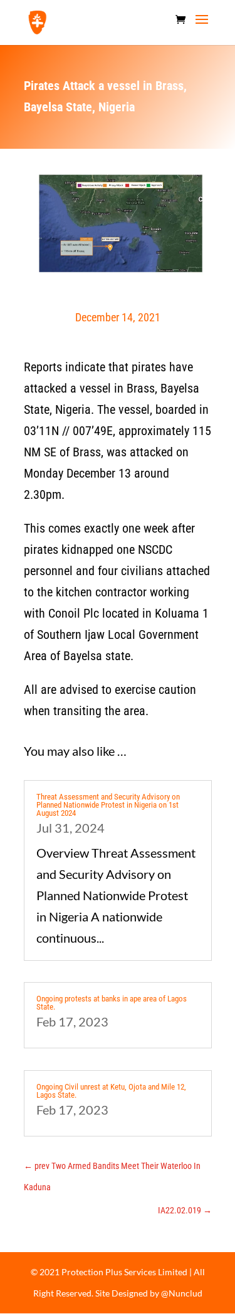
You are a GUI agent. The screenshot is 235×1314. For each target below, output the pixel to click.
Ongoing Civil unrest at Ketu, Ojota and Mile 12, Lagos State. (111, 1091)
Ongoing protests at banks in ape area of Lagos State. (111, 1002)
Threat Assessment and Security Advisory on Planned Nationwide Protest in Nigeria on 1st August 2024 (108, 805)
